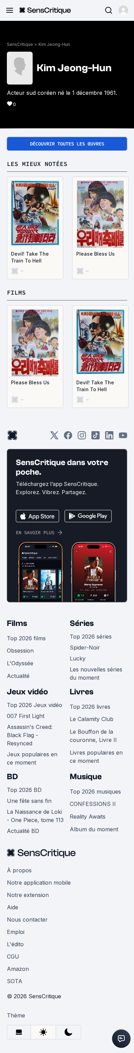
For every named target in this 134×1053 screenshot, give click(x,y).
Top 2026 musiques (95, 791)
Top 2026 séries (91, 636)
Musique (86, 776)
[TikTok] (95, 437)
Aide (12, 907)
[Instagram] (82, 437)
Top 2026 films (26, 638)
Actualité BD (23, 830)
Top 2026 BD (24, 789)
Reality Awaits (87, 816)
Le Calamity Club (91, 719)
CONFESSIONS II (93, 803)
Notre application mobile (39, 882)
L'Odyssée (20, 663)
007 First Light (25, 715)
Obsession (20, 650)
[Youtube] (123, 437)
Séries (82, 623)
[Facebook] (68, 437)
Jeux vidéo (27, 691)
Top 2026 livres (90, 706)
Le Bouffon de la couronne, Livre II (93, 735)
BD (12, 776)
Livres (81, 691)
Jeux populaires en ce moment (32, 758)
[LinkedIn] (109, 437)
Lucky (78, 658)
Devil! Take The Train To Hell (30, 257)
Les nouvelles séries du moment (96, 673)
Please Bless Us (95, 254)
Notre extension (28, 894)
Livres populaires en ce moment (96, 756)
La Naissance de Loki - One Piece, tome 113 (35, 815)
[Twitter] (54, 437)
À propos (19, 870)
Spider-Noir (85, 647)
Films (17, 623)
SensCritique (20, 44)
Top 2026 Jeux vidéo (34, 705)
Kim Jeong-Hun (54, 44)
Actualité (18, 675)
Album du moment (94, 829)
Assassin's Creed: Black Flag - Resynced (30, 735)
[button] (123, 10)
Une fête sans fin (29, 800)
